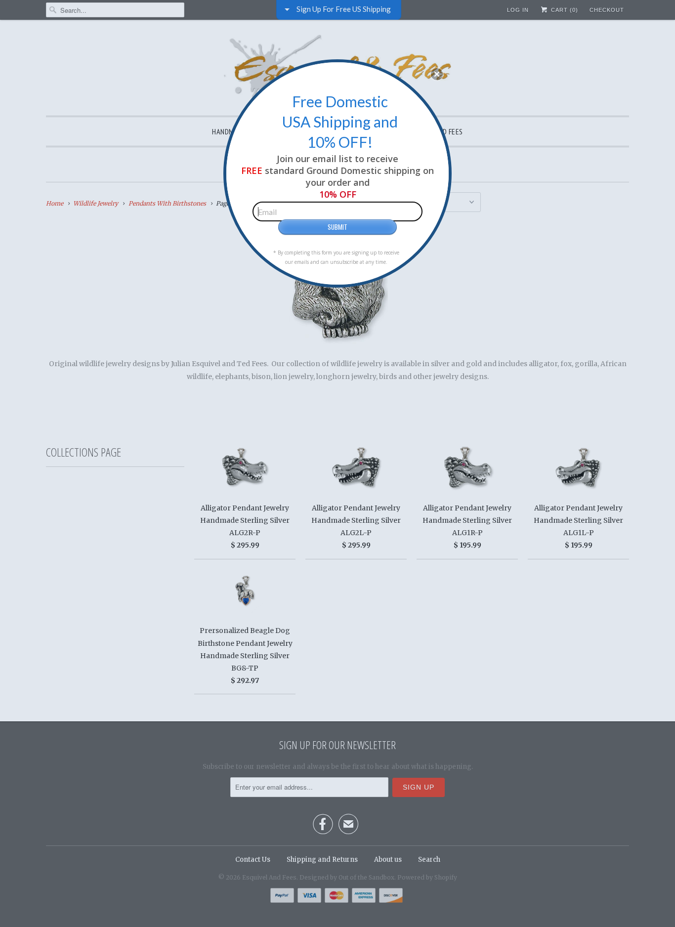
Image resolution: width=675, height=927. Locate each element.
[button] (437, 74)
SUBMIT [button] (337, 227)
